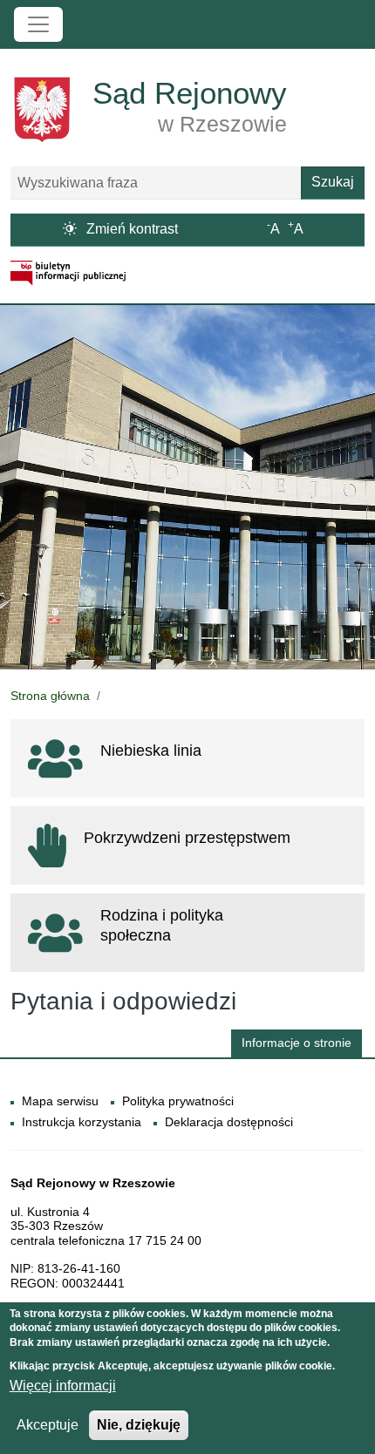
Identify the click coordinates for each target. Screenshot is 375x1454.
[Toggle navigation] (38, 24)
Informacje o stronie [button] (296, 1043)
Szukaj (332, 181)
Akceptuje (47, 1424)
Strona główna (50, 696)
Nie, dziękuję (139, 1424)
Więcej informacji (63, 1385)
